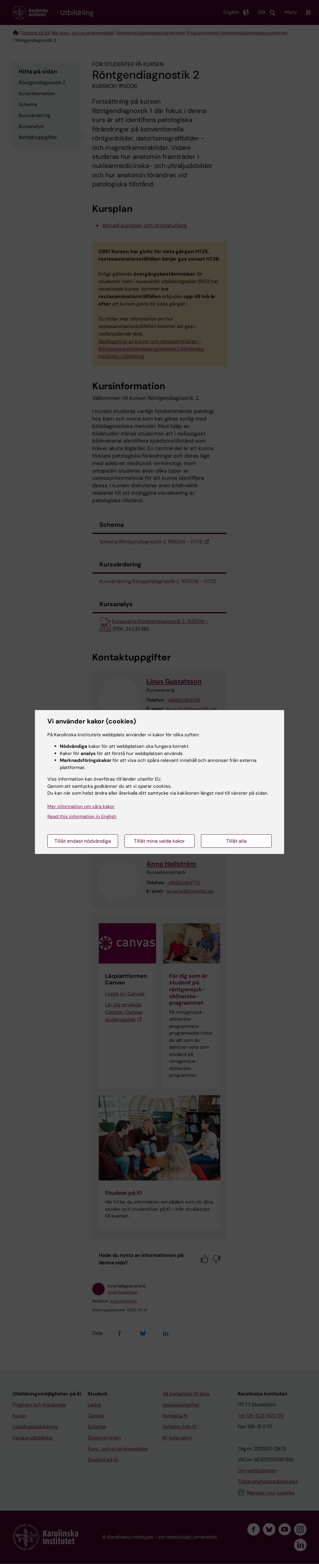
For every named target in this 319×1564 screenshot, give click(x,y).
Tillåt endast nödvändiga (83, 841)
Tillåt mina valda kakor (159, 841)
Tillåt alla (236, 841)
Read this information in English (82, 816)
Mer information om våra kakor (81, 806)
